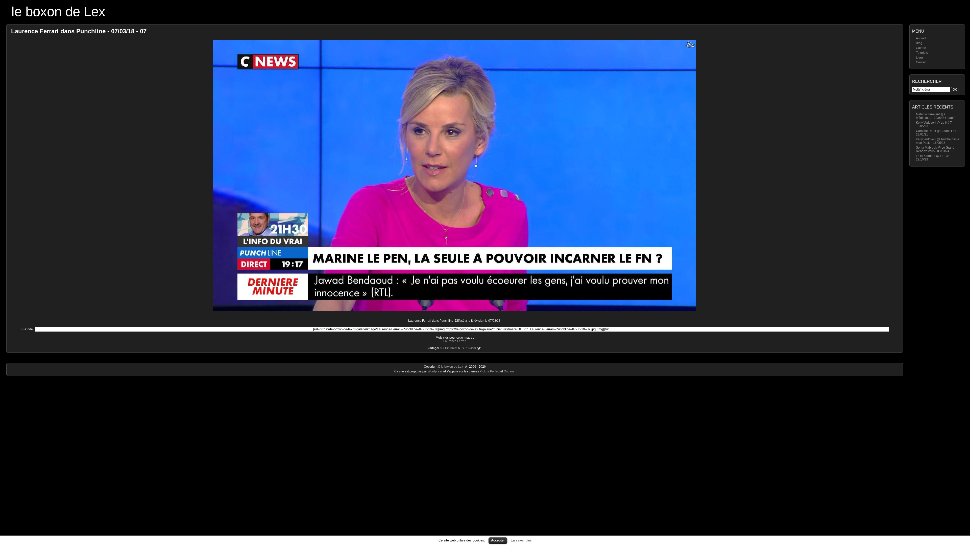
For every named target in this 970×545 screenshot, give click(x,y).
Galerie (921, 48)
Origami (509, 371)
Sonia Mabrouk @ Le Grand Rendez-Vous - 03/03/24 (935, 149)
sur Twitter (469, 348)
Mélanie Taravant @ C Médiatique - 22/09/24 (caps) (935, 116)
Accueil (921, 38)
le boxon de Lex (58, 11)
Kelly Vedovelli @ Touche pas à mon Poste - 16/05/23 (937, 141)
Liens (920, 57)
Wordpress (435, 371)
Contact (921, 62)
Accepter (498, 540)
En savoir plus (521, 540)
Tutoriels (922, 52)
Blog (919, 43)
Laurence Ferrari (454, 341)
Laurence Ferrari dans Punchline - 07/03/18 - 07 (79, 31)
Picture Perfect (490, 371)
